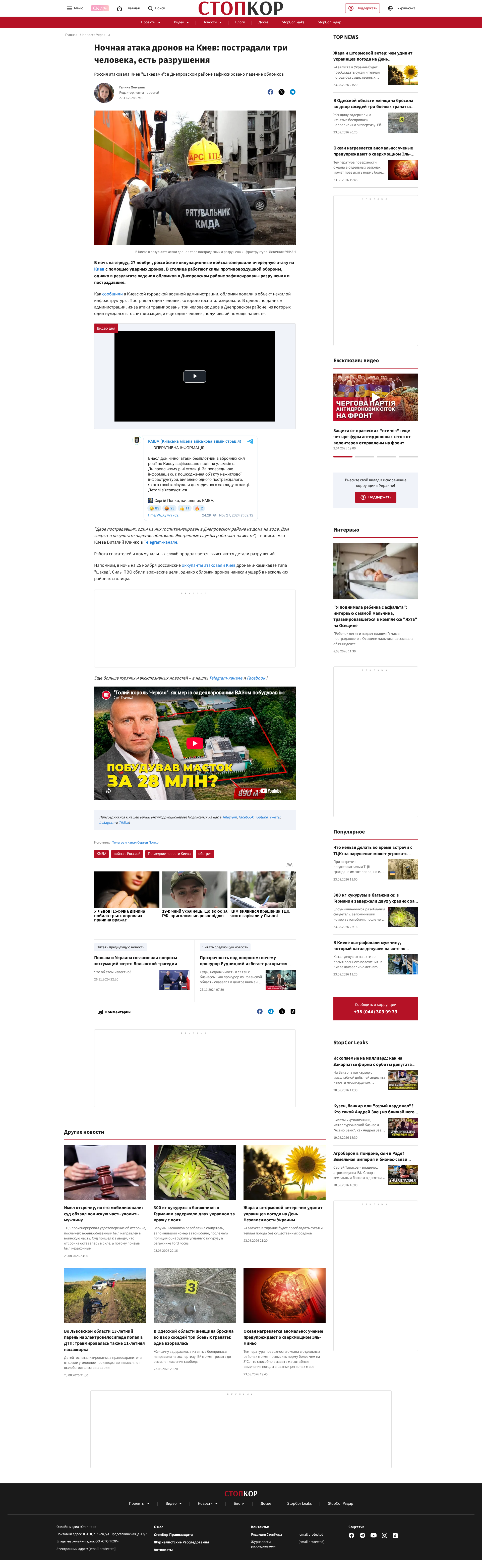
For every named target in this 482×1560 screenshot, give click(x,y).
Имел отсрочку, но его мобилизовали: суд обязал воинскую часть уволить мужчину (103, 1214)
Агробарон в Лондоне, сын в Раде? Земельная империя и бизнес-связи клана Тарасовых (370, 1159)
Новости (210, 22)
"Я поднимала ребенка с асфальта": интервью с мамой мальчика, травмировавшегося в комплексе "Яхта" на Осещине (375, 616)
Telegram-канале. (161, 542)
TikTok (124, 822)
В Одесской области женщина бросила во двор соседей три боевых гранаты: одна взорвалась (193, 1337)
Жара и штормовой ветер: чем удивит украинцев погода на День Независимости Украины (283, 1214)
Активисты (163, 1549)
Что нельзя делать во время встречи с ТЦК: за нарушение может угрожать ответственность (372, 853)
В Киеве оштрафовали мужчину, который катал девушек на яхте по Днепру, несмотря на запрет (369, 949)
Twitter (274, 817)
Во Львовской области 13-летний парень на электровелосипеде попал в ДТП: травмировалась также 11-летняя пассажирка (104, 1340)
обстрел (205, 853)
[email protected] (102, 1548)
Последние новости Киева (169, 853)
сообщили (112, 294)
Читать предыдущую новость (120, 947)
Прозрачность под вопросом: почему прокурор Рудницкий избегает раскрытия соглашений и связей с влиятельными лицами (243, 967)
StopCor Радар (329, 22)
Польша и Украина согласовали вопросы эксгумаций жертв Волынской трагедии (135, 961)
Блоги (240, 22)
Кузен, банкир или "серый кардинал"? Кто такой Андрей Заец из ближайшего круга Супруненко (373, 1112)
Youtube (261, 817)
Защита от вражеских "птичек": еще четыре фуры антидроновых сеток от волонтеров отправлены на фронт (372, 437)
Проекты (148, 22)
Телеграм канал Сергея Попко (135, 842)
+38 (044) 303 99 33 (375, 1012)
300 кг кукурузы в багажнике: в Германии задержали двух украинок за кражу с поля (194, 1214)
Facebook (245, 817)
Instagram (107, 822)
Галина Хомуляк (132, 87)
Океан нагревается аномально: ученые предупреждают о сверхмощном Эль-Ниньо (283, 1337)
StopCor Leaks (293, 22)
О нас (158, 1527)
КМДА (101, 853)
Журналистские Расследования (181, 1542)
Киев (99, 269)
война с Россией (127, 853)
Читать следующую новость (225, 947)
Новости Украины (96, 34)
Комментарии (118, 1012)
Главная (71, 34)
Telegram (229, 817)
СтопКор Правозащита (173, 1534)
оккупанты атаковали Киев (208, 565)
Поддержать (366, 8)
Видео (179, 22)
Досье (263, 22)
